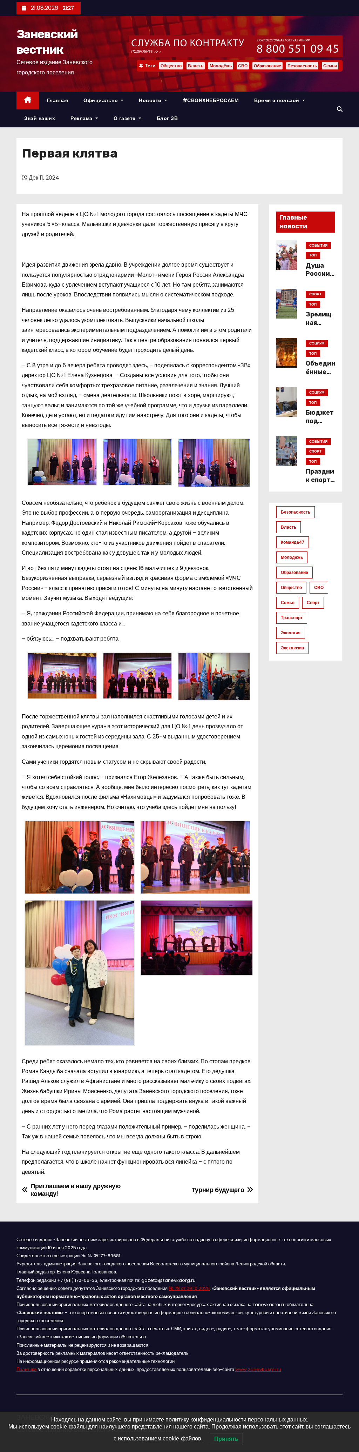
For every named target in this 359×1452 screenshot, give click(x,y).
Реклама (82, 118)
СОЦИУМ (316, 343)
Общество (171, 66)
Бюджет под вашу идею (320, 425)
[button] (340, 109)
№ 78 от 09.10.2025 (189, 1288)
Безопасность (302, 66)
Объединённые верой (320, 372)
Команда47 (292, 542)
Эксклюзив (292, 648)
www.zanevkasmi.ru (258, 1369)
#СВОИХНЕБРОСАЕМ (211, 100)
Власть (195, 66)
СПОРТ (315, 294)
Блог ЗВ (167, 118)
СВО (243, 66)
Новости (151, 100)
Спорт (313, 602)
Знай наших (39, 118)
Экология (290, 633)
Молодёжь (221, 66)
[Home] (27, 100)
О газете (125, 118)
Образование (267, 66)
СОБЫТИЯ (318, 245)
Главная (57, 100)
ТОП (313, 255)
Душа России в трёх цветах (320, 278)
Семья (330, 66)
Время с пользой (277, 100)
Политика (26, 1369)
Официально (101, 100)
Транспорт (292, 618)
